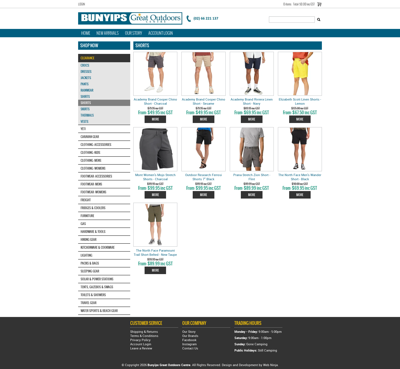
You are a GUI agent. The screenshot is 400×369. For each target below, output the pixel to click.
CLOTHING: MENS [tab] (91, 160)
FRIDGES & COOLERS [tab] (93, 207)
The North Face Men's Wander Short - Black (299, 177)
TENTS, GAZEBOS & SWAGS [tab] (97, 287)
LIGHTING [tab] (86, 255)
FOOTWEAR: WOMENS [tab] (93, 192)
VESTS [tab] (84, 121)
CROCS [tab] (85, 65)
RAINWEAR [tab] (87, 90)
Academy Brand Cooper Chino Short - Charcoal (155, 101)
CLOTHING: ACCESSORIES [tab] (96, 144)
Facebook (189, 340)
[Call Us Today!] (151, 18)
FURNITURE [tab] (87, 215)
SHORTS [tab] (86, 102)
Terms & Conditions (144, 336)
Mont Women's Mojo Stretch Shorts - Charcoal (155, 177)
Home (85, 33)
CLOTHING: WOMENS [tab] (93, 168)
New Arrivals (107, 33)
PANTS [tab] (85, 84)
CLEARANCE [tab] (87, 58)
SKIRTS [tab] (85, 109)
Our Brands (190, 336)
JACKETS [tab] (86, 77)
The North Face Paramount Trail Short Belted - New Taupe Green (155, 254)
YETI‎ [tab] (83, 128)
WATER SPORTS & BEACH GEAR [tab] (99, 310)
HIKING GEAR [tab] (88, 239)
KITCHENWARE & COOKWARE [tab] (98, 247)
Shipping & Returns (144, 331)
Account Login (160, 33)
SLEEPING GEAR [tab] (90, 271)
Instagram (189, 344)
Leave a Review (141, 348)
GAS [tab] (83, 223)
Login (81, 4)
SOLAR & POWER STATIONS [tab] (97, 279)
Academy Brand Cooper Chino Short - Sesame (203, 101)
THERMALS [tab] (87, 115)
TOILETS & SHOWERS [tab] (93, 294)
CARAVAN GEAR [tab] (90, 136)
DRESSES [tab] (86, 71)
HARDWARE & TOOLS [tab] (93, 231)
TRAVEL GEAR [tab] (88, 302)
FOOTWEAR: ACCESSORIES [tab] (96, 176)
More (155, 119)
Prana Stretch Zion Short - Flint (251, 177)
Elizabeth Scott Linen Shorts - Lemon (300, 101)
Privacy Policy (140, 340)
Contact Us (190, 348)
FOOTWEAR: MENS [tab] (91, 184)
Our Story (133, 33)
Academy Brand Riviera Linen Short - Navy (252, 101)
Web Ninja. (271, 365)
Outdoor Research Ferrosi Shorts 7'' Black (203, 177)
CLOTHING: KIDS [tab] (90, 152)
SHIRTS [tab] (85, 96)
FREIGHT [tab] (86, 200)
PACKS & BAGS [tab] (90, 263)
